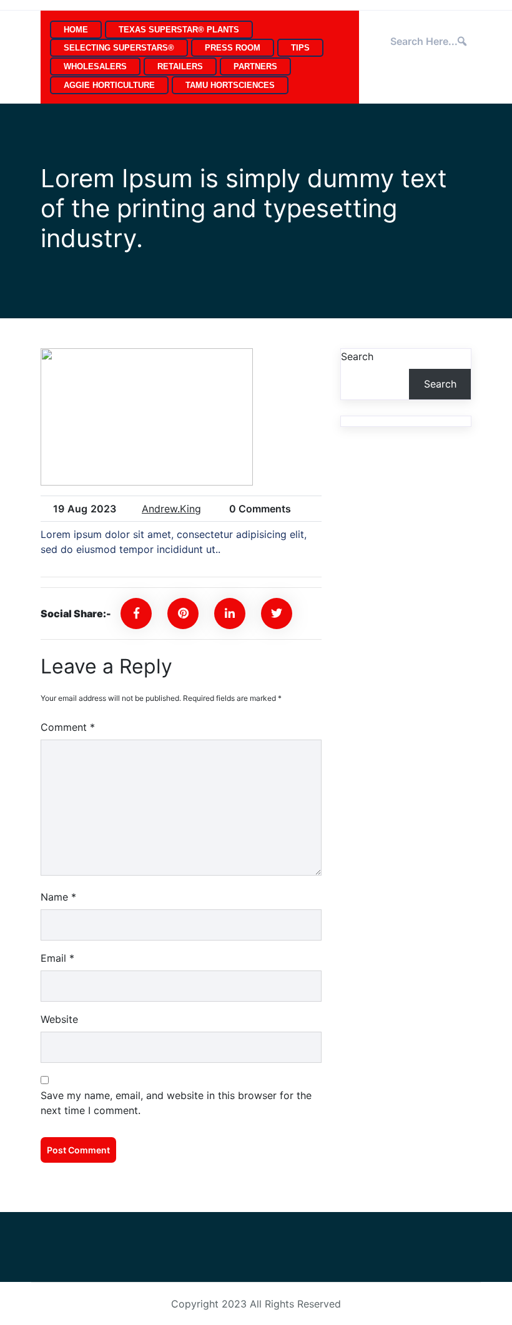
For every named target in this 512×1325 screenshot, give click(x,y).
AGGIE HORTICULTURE (109, 85)
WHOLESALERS (95, 66)
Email (57, 958)
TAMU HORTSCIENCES (230, 85)
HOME (76, 29)
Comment (68, 727)
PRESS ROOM (232, 47)
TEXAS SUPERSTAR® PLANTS (179, 29)
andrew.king (171, 508)
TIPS (300, 47)
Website (59, 1019)
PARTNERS (255, 66)
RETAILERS (180, 66)
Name (58, 897)
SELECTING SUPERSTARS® (119, 47)
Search (357, 356)
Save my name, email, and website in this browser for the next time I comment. (176, 1103)
